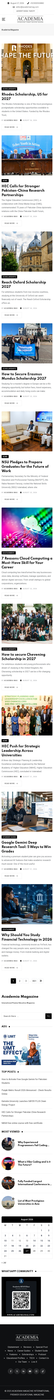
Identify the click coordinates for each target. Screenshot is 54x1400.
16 (49, 1240)
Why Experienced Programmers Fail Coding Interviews (32, 1145)
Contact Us (44, 1358)
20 (27, 1246)
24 (5, 1251)
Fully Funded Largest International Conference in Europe (34, 1184)
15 (41, 1240)
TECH (31, 1358)
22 (41, 1246)
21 (34, 1246)
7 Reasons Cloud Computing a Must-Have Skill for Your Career (27, 563)
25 (12, 1251)
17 (5, 1246)
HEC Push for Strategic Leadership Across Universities (21, 751)
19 (20, 1246)
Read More (10, 127)
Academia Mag (11, 120)
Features (13, 1354)
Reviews (27, 1347)
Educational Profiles (16, 1358)
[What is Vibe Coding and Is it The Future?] (8, 1163)
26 (20, 1251)
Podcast (42, 1354)
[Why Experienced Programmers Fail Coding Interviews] (8, 1144)
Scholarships (28, 1354)
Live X (34, 1362)
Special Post (42, 1347)
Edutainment (13, 1347)
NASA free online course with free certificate (22, 1123)
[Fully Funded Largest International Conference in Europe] (8, 1183)
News (10, 1351)
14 (34, 1240)
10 (5, 1240)
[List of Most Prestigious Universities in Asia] (8, 1202)
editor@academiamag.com (27, 7)
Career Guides (23, 1351)
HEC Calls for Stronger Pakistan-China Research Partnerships (23, 191)
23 (49, 1246)
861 (34, 980)
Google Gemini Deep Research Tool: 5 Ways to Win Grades (26, 847)
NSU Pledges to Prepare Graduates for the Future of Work (25, 466)
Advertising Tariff (25, 11)
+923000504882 (37, 3)
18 (12, 1246)
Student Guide (41, 1351)
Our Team (22, 1362)
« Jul (4, 1262)
